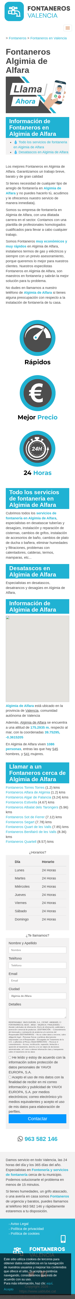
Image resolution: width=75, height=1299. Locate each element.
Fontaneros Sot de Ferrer (25, 817)
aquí (49, 1283)
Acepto (8, 1289)
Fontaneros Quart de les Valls (28, 827)
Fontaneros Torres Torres (25, 787)
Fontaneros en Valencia (48, 38)
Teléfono (15, 958)
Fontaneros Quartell (21, 842)
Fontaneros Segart (20, 822)
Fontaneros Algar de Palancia (28, 797)
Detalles (15, 1004)
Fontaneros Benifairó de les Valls (31, 832)
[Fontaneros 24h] (37, 11)
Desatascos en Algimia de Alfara (43, 152)
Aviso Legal (19, 1224)
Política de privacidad (27, 1229)
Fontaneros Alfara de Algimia (28, 792)
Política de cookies (25, 1233)
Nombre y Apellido (23, 943)
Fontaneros (17, 38)
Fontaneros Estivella (21, 802)
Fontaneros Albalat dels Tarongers (32, 807)
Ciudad (14, 989)
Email (13, 974)
